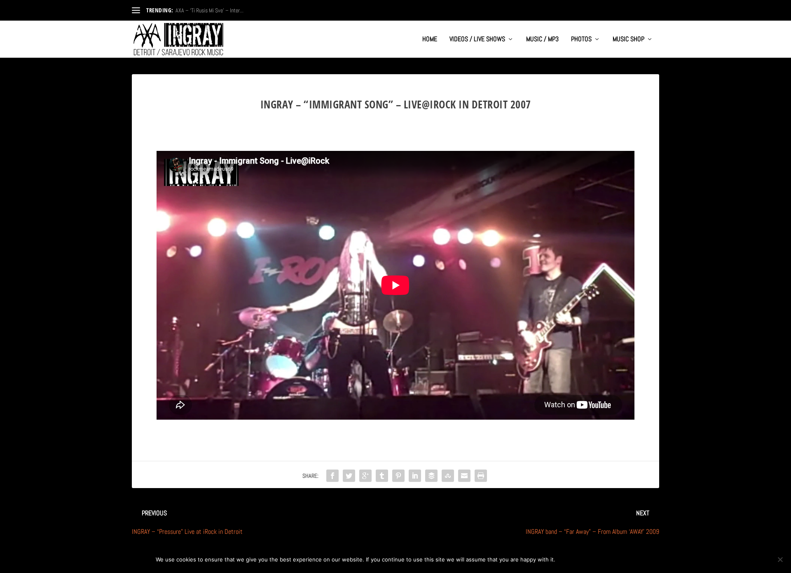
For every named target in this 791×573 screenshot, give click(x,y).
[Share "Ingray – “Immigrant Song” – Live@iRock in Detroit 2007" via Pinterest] (398, 475)
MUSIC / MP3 (542, 39)
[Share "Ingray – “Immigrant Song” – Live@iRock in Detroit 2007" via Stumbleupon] (448, 475)
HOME (429, 39)
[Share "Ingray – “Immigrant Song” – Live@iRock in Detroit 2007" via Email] (464, 475)
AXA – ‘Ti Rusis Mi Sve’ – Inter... (209, 10)
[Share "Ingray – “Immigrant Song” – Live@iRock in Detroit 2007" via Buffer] (431, 475)
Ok (568, 559)
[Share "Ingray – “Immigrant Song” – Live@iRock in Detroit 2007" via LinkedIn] (415, 475)
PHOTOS (581, 39)
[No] (780, 559)
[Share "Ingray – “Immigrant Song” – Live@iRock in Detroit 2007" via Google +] (365, 475)
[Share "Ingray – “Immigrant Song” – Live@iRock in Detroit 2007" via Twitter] (349, 475)
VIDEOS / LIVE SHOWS (477, 39)
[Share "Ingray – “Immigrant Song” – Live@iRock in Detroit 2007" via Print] (481, 475)
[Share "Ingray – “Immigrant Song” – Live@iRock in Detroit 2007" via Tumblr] (382, 475)
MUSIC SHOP (628, 39)
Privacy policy (608, 559)
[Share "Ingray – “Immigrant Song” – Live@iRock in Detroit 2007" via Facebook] (332, 475)
